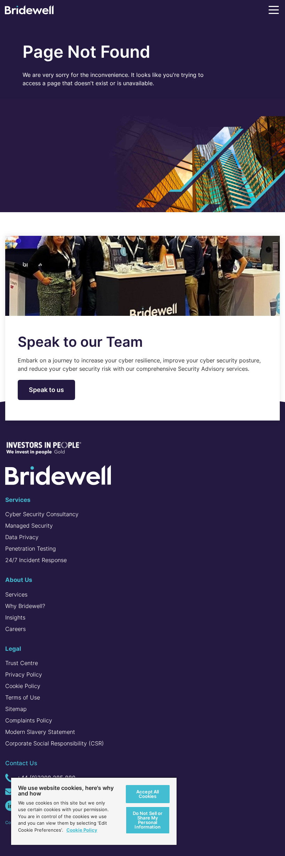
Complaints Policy (28, 720)
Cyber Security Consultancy (42, 514)
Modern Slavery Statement (40, 731)
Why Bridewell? (25, 605)
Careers (15, 628)
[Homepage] (29, 11)
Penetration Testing (30, 548)
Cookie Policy (22, 685)
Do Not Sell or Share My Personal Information (148, 820)
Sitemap (16, 708)
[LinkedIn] (10, 805)
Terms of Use (22, 697)
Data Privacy (22, 537)
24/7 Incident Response (36, 560)
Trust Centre (21, 662)
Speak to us (46, 389)
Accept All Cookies (147, 794)
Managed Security (29, 525)
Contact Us (21, 763)
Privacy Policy (23, 674)
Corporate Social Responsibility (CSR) (54, 743)
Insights (15, 617)
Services (16, 594)
